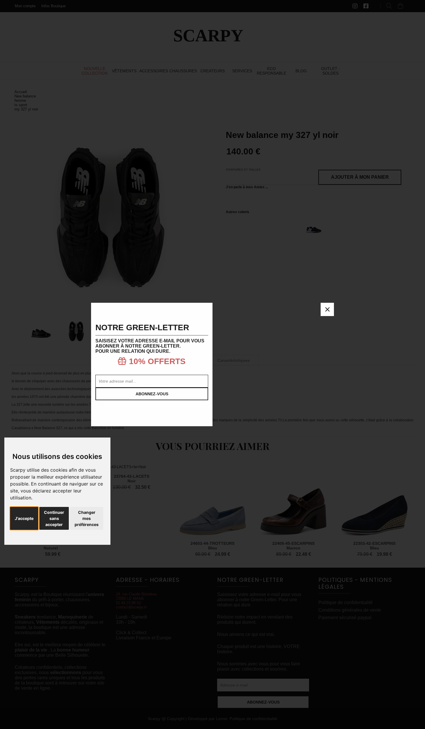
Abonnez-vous (152, 394)
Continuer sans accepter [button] (54, 518)
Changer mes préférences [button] (87, 518)
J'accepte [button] (24, 518)
